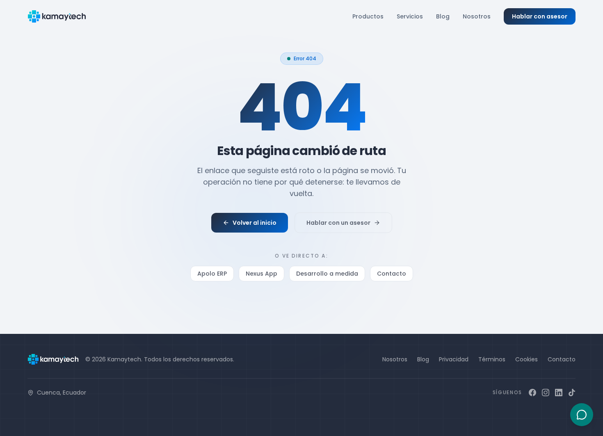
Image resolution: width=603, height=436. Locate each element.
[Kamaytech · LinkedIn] (558, 392)
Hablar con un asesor (338, 223)
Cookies (526, 359)
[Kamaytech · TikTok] (572, 392)
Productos (368, 16)
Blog (443, 16)
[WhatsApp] (581, 414)
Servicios (410, 16)
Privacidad (453, 359)
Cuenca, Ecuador (61, 392)
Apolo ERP (212, 273)
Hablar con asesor (539, 16)
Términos (491, 359)
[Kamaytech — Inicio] (56, 16)
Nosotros (477, 16)
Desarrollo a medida (327, 273)
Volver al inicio (254, 223)
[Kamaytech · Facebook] (532, 392)
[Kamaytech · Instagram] (545, 392)
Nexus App (261, 273)
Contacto (391, 273)
